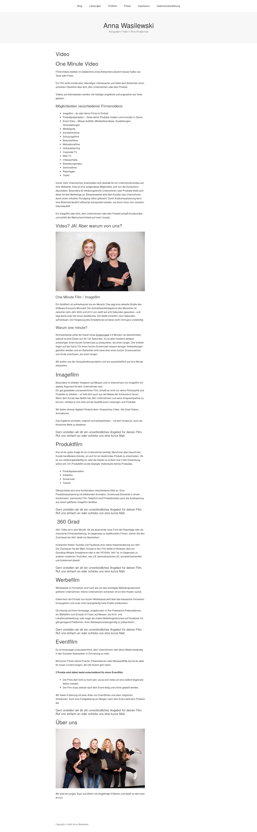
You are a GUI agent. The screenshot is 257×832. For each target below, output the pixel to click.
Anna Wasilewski (128, 25)
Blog (79, 6)
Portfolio (112, 6)
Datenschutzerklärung (168, 6)
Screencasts (102, 334)
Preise (127, 6)
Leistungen (95, 6)
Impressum (144, 6)
